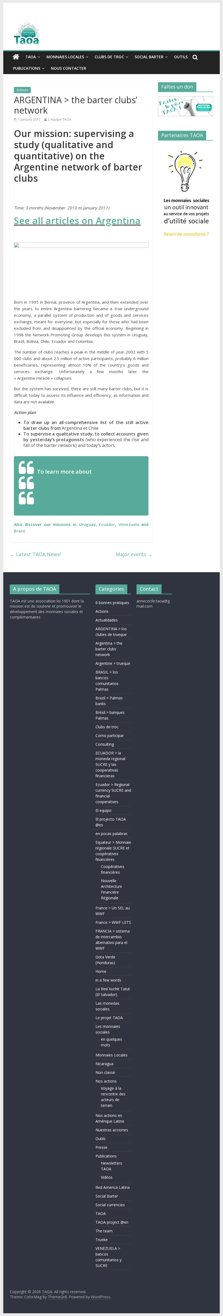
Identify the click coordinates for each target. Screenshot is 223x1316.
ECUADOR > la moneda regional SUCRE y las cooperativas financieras (110, 764)
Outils (181, 56)
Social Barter (149, 56)
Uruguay (87, 524)
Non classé (105, 1072)
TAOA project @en (111, 1222)
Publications (26, 68)
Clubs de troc (109, 56)
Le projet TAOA (109, 1017)
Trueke (101, 1239)
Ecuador (107, 524)
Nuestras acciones (111, 1129)
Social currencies (110, 1204)
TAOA (30, 56)
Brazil (19, 531)
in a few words (108, 980)
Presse (101, 1147)
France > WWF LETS (113, 922)
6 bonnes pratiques (112, 602)
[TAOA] (111, 34)
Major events (134, 554)
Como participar (109, 735)
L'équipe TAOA (59, 119)
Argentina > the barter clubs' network (108, 649)
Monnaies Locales (65, 56)
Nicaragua (104, 1063)
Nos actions (106, 1081)
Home (100, 971)
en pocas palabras (111, 833)
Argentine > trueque (112, 663)
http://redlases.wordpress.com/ (77, 487)
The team (104, 1230)
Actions (22, 90)
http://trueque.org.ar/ (65, 502)
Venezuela (129, 524)
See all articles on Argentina (77, 220)
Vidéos (107, 1177)
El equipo (103, 810)
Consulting (104, 744)
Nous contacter (68, 68)
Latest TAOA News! (35, 554)
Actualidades (106, 620)
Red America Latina (112, 1187)
